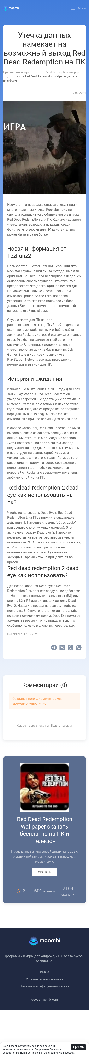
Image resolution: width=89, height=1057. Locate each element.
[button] (78, 8)
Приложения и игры (16, 72)
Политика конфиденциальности (44, 986)
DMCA (44, 972)
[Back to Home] (11, 8)
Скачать (44, 872)
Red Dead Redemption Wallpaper (61, 72)
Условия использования (44, 979)
